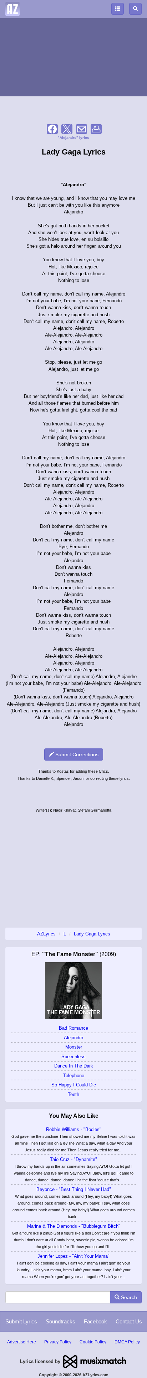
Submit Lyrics (21, 1321)
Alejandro (73, 1037)
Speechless (73, 1056)
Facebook (95, 1321)
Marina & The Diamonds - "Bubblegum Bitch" (73, 1226)
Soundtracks (60, 1321)
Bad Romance (73, 1028)
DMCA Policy (127, 1341)
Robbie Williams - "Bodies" (73, 1129)
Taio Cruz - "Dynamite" (73, 1159)
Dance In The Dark (73, 1066)
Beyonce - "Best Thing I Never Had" (73, 1189)
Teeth (73, 1094)
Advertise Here (21, 1341)
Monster (73, 1047)
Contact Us (129, 1321)
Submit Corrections (76, 754)
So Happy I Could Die (73, 1084)
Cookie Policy (93, 1341)
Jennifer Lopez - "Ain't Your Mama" (73, 1256)
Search (128, 1297)
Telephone (73, 1075)
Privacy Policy (57, 1341)
